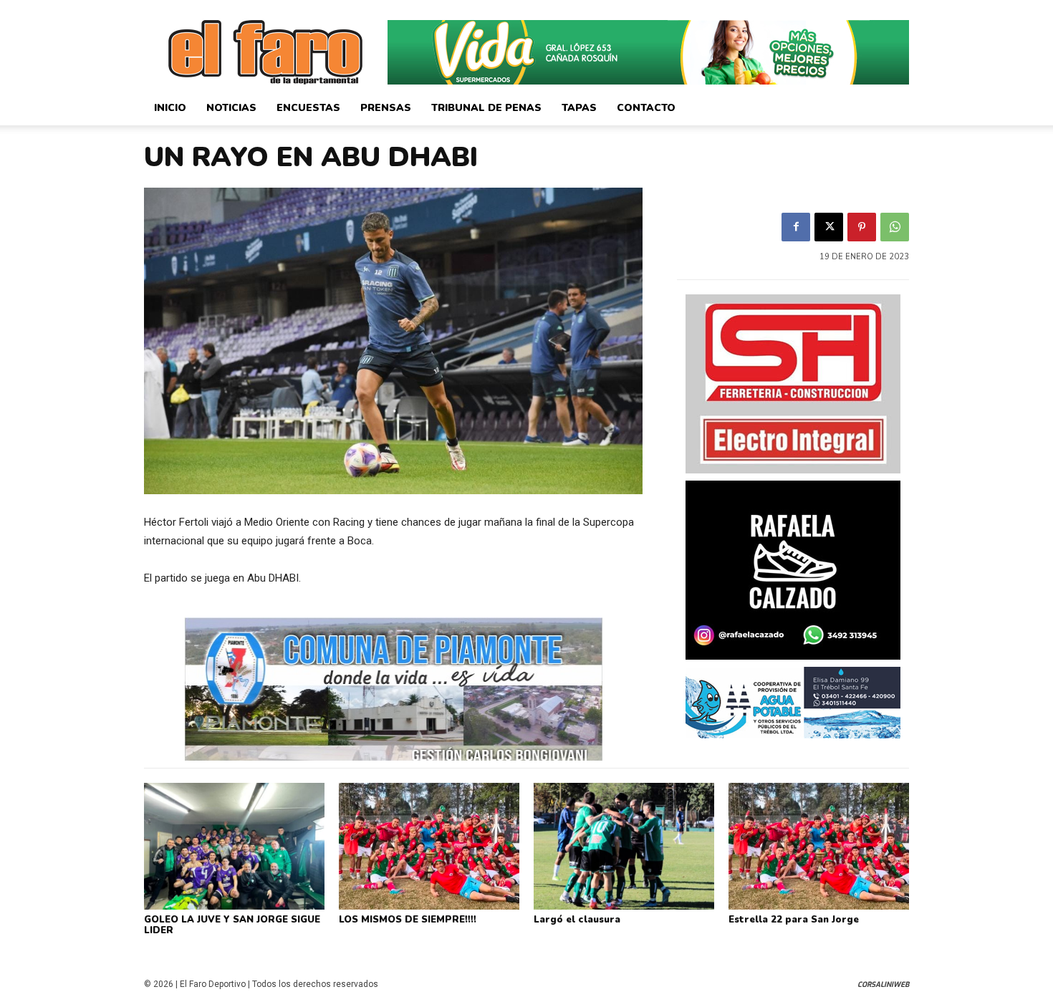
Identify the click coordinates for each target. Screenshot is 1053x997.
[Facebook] (796, 227)
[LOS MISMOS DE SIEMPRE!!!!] (429, 846)
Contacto (646, 108)
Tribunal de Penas (486, 108)
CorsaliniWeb (883, 984)
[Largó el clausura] (624, 846)
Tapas (579, 108)
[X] (828, 227)
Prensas (385, 108)
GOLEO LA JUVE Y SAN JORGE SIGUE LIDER (232, 925)
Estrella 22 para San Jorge (794, 919)
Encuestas (308, 108)
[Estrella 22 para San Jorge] (819, 846)
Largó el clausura (577, 919)
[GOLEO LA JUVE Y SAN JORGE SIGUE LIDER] (234, 846)
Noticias (231, 108)
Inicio (170, 108)
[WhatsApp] (894, 227)
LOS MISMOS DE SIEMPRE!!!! (407, 919)
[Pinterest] (861, 227)
